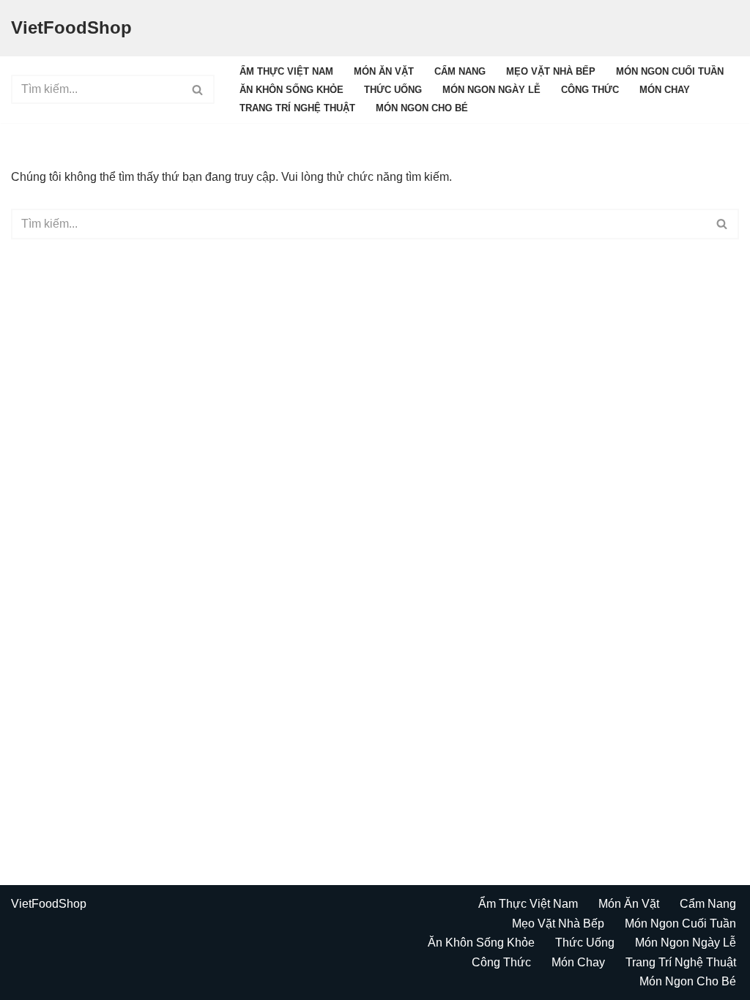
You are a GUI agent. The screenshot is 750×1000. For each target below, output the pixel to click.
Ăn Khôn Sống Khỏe (292, 89)
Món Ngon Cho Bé (422, 107)
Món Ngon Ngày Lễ (491, 89)
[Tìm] (198, 89)
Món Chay (664, 89)
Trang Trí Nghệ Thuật (297, 107)
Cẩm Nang (460, 71)
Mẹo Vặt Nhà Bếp (550, 71)
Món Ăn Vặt (384, 71)
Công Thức (590, 89)
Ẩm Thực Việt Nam (286, 71)
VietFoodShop (48, 904)
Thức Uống (393, 89)
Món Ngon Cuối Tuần (670, 71)
